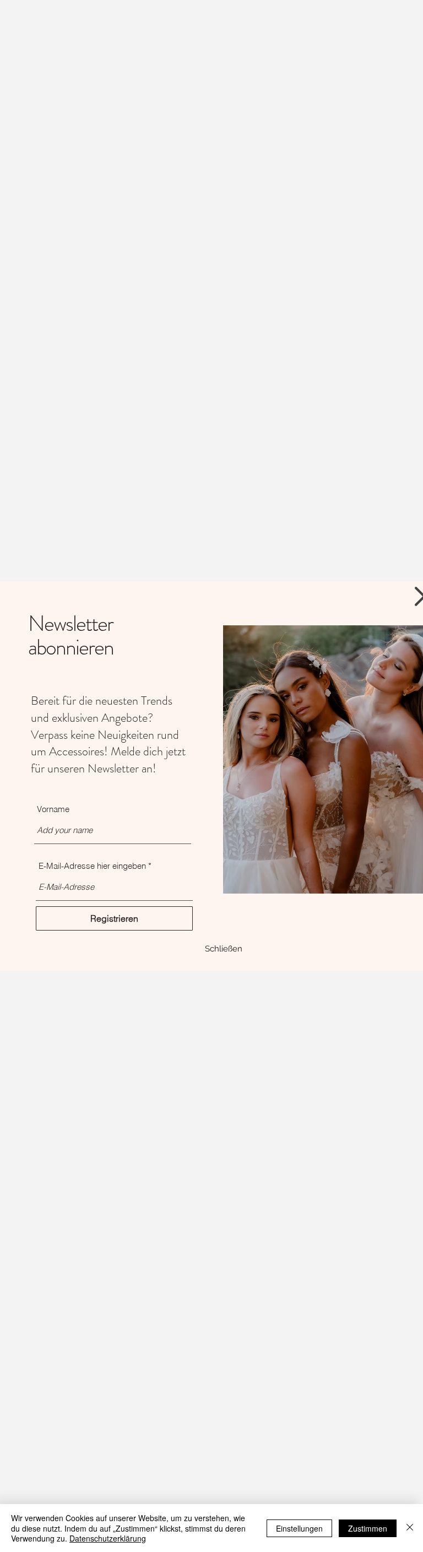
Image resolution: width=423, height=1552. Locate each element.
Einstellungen (299, 1528)
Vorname (53, 809)
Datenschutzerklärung (107, 1538)
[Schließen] (409, 1528)
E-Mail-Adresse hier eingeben (92, 866)
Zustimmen (367, 1528)
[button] (224, 949)
